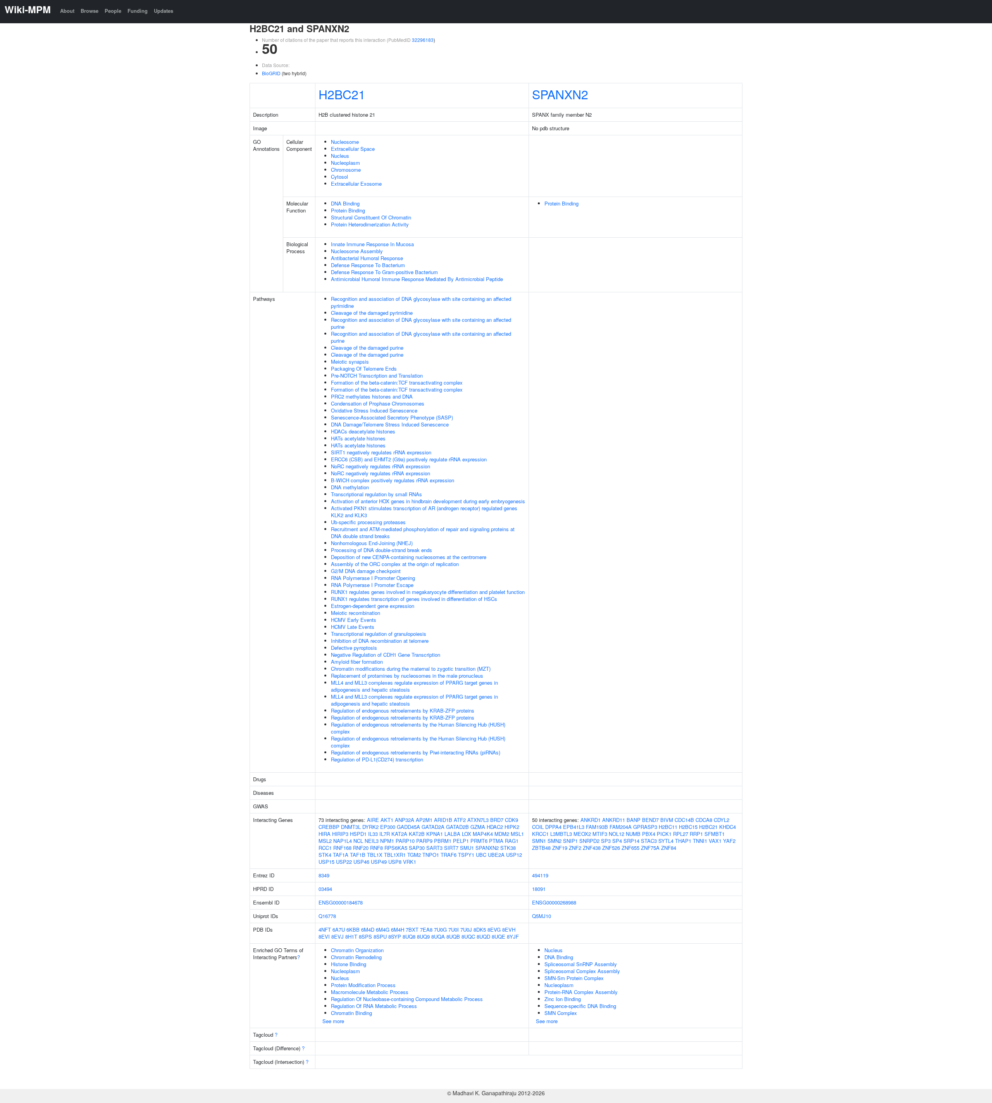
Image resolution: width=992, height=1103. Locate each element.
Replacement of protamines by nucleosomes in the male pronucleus (407, 675)
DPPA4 (553, 826)
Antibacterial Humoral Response (367, 258)
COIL (538, 826)
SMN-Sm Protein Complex (574, 978)
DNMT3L (351, 826)
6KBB (353, 929)
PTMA (496, 840)
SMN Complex (560, 1013)
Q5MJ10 (541, 916)
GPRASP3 (645, 826)
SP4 (617, 840)
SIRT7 (451, 847)
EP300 (387, 826)
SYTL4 (665, 840)
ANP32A (404, 819)
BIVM (666, 819)
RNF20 (361, 847)
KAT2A (399, 833)
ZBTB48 (541, 847)
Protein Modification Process (363, 985)
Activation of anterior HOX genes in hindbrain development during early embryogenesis (428, 501)
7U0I (453, 929)
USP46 (361, 861)
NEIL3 (372, 840)
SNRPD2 (589, 840)
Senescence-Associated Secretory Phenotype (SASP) (392, 417)
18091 (539, 888)
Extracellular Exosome (356, 183)
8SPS (365, 936)
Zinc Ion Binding (562, 999)
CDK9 (511, 819)
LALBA (452, 833)
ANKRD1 (590, 819)
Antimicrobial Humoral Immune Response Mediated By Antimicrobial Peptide (417, 279)
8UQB (453, 936)
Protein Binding (348, 210)
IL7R (384, 833)
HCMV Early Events (353, 619)
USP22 (344, 861)
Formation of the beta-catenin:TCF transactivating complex (397, 382)
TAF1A (340, 854)
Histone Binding (348, 964)
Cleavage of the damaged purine (367, 347)
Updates (163, 10)
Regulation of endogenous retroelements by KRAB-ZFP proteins (402, 710)
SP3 (606, 840)
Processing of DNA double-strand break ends (381, 550)
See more (333, 1021)
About (67, 10)
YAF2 (729, 840)
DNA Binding (345, 203)
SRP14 (631, 840)
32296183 (423, 39)
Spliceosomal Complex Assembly (582, 971)
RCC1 (325, 847)
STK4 (325, 854)
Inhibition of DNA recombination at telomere (380, 640)
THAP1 (683, 840)
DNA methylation (350, 487)
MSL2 (325, 840)
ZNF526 (611, 847)
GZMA (477, 826)
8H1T (351, 936)
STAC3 (649, 840)
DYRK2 (370, 826)
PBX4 (648, 833)
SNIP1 (570, 840)
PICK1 (664, 833)
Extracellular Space (353, 148)
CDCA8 (704, 819)
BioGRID (271, 73)
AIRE (373, 819)
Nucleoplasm (345, 162)
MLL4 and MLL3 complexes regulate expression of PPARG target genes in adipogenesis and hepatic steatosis (414, 686)
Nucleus (340, 155)
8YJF (513, 936)
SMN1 (539, 840)
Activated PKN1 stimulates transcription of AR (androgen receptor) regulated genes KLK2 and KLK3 (424, 511)
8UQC (468, 936)
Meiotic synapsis (350, 361)
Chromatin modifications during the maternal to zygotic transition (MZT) (411, 668)
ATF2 (460, 819)
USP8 (394, 861)
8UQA (438, 936)
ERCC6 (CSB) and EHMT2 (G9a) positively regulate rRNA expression (409, 459)
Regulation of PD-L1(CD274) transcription (377, 759)
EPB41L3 (573, 826)
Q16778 (327, 916)
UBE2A (496, 854)
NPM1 (387, 840)
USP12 (514, 854)
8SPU (380, 936)
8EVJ (337, 936)
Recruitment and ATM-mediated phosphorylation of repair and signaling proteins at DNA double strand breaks (423, 532)
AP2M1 (424, 819)
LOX (466, 833)
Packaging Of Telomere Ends (364, 368)
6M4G (382, 929)
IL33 (373, 833)
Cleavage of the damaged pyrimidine (372, 312)
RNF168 (342, 847)
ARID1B (443, 819)
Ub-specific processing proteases (368, 522)
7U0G (440, 929)
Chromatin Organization (357, 950)
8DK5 (480, 929)
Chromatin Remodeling (356, 957)
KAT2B (417, 833)
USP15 (326, 861)
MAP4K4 (483, 833)
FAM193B (597, 826)
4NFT (325, 929)
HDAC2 (495, 826)
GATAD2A (433, 826)
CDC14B (684, 819)
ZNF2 (575, 847)
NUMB (633, 833)
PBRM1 (442, 840)
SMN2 (554, 840)
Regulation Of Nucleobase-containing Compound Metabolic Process (407, 999)
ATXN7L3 (478, 819)
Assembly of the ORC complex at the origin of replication (395, 564)
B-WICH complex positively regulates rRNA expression (392, 480)
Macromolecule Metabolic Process (369, 992)
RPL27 (680, 833)
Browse (89, 10)
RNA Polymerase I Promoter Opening (373, 578)
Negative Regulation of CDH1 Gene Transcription (385, 654)
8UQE (498, 936)
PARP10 (405, 840)
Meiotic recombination (355, 612)
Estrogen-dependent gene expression (372, 605)
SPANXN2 (560, 94)
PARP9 (424, 840)
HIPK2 (512, 826)
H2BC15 (688, 826)
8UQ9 (423, 936)
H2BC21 (342, 94)
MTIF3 (599, 833)
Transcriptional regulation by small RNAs (376, 494)
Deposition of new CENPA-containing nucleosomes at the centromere (408, 557)
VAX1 (715, 840)
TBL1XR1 (395, 854)
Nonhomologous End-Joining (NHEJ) (372, 543)
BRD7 (496, 819)
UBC (481, 854)
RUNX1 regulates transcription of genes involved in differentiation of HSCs (414, 598)
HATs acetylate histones (358, 438)
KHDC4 (727, 826)
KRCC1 (540, 833)
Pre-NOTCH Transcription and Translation (377, 375)
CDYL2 (721, 819)
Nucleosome (345, 141)
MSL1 (517, 833)
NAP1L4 (342, 840)
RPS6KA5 (395, 847)
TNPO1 (430, 854)
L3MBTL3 (561, 833)
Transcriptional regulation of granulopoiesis (378, 633)
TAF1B (357, 854)
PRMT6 (478, 840)
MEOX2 (582, 833)
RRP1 (696, 833)
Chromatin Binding (351, 1013)
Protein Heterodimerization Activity (370, 224)
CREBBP (329, 826)
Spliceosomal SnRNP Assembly (580, 964)
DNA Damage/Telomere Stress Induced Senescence (390, 424)
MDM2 (501, 833)
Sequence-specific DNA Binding (580, 1006)
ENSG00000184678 (341, 902)
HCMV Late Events (352, 626)
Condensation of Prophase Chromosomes (377, 403)
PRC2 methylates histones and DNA (372, 396)
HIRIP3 (340, 833)
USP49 (379, 861)
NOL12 (616, 833)
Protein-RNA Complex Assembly (581, 992)
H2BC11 (668, 826)
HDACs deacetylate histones (363, 431)
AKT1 (387, 819)
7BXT (412, 929)
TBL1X (374, 854)
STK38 (508, 847)
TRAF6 (448, 854)
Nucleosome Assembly (357, 251)
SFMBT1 (714, 833)
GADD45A (408, 826)
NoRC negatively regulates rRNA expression (380, 466)
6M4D (367, 929)
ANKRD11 (613, 819)
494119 (540, 875)
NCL (358, 840)
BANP (634, 819)
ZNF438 (592, 847)
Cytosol (339, 176)
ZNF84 (668, 847)
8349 (324, 875)
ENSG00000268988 (554, 902)
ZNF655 (630, 847)
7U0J (466, 929)
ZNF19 (559, 847)
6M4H (397, 929)
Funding (137, 10)
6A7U (338, 929)
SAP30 (417, 847)
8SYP (394, 936)
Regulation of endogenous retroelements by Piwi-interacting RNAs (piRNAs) (415, 752)
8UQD (483, 936)
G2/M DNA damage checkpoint (366, 571)
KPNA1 (434, 833)
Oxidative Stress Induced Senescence (374, 410)
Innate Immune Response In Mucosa (372, 244)
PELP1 (461, 840)
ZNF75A (650, 847)
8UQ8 (409, 936)
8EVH (508, 929)
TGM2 (414, 854)
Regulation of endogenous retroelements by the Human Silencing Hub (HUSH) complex (418, 728)
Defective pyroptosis (354, 647)
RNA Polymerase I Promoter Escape (372, 585)
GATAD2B (457, 826)
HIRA (325, 833)
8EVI (324, 936)
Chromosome (346, 169)
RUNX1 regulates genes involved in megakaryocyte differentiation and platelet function (428, 592)
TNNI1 (700, 840)
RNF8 (376, 847)
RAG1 (511, 840)
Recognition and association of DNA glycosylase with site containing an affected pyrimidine (421, 302)
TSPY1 (466, 854)
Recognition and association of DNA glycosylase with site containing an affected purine (421, 323)
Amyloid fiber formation (357, 661)
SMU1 (467, 847)
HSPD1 (358, 833)
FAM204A (621, 826)
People (113, 10)
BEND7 (650, 819)
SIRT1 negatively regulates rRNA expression (381, 452)
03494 (325, 888)
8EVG (494, 929)
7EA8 (426, 929)
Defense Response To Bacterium (368, 265)
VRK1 (409, 861)
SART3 (434, 847)
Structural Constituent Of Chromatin (371, 217)
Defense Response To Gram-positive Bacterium (384, 272)
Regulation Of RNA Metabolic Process (374, 1006)
